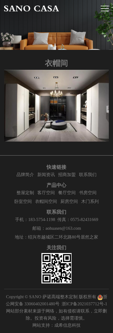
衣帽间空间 (46, 201)
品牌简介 (25, 174)
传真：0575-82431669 (77, 219)
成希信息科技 (67, 325)
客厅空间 (46, 192)
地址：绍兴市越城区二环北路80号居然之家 (56, 237)
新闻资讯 (46, 174)
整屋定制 (25, 192)
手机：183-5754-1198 (35, 219)
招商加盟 (67, 174)
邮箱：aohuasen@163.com (56, 228)
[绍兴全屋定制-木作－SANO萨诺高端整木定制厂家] (31, 8)
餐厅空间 (67, 192)
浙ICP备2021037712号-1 (84, 304)
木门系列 (90, 201)
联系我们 (88, 174)
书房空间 (88, 192)
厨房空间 (69, 201)
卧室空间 (23, 201)
